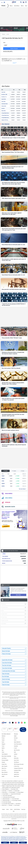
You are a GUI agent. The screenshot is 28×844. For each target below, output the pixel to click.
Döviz (22, 5)
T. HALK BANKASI (5, 556)
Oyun (15, 756)
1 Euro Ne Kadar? (15, 798)
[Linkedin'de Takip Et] (19, 722)
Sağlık (15, 736)
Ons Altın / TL (4, 96)
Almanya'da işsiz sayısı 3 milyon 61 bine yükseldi (13, 137)
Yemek (3, 740)
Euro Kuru (4, 770)
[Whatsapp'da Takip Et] (25, 722)
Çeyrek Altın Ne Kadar (7, 660)
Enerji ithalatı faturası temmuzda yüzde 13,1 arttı (13, 244)
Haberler (3, 736)
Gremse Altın (4, 106)
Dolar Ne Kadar (5, 673)
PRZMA (3, 478)
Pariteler (10, 805)
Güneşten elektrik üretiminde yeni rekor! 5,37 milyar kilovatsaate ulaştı (12, 167)
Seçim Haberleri (17, 742)
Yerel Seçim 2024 (14, 789)
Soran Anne (16, 760)
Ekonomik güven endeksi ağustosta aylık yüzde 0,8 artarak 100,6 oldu (14, 259)
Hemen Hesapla (14, 48)
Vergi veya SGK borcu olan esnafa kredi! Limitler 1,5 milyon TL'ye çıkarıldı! (13, 399)
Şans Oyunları (17, 750)
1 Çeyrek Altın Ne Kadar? (15, 794)
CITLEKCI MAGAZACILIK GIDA (7, 560)
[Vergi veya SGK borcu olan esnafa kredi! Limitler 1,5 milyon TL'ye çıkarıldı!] (14, 392)
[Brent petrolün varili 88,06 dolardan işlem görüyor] (14, 283)
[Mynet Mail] (26, 2)
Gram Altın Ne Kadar (7, 662)
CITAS (3, 481)
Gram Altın (3, 92)
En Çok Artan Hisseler (6, 802)
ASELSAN (3, 563)
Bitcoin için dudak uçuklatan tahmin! (10, 430)
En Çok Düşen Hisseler (16, 800)
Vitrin (15, 740)
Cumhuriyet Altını (5, 103)
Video (3, 752)
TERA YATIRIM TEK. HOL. (6, 558)
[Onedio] (5, 832)
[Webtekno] (13, 832)
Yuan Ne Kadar (5, 682)
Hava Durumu (4, 774)
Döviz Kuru (4, 805)
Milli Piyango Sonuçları (19, 764)
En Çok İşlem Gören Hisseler (8, 803)
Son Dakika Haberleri (6, 734)
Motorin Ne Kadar (6, 653)
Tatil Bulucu (16, 762)
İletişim (3, 809)
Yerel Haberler (5, 754)
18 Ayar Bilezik (20, 792)
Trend (3, 746)
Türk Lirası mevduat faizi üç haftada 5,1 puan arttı (12, 781)
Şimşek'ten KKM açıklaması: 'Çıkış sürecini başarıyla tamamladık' (14, 445)
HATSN (3, 486)
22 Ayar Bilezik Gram (5, 117)
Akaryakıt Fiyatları (6, 648)
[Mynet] (22, 828)
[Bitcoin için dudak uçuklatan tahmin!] (14, 423)
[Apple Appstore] (10, 729)
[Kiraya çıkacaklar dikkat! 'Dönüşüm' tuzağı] (14, 331)
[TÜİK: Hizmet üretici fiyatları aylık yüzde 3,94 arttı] (14, 192)
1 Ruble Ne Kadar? (6, 800)
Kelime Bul (16, 758)
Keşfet (3, 776)
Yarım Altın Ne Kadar (7, 668)
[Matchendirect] (15, 828)
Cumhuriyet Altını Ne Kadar (8, 671)
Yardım (7, 809)
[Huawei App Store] (16, 729)
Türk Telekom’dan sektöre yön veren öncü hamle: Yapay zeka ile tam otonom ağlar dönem (13, 183)
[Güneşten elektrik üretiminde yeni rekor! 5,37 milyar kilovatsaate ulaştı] (14, 160)
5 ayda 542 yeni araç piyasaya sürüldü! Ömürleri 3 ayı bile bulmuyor (14, 304)
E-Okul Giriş (16, 766)
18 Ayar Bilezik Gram (5, 115)
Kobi (15, 752)
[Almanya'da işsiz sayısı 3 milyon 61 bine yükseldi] (14, 131)
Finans (3, 738)
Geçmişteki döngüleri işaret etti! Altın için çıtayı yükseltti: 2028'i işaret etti (13, 415)
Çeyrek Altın (4, 99)
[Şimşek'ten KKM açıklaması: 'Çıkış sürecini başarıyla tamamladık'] (14, 438)
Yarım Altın (3, 101)
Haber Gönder (23, 729)
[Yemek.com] (22, 832)
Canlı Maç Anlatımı (18, 744)
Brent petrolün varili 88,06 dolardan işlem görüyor (14, 289)
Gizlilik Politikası (17, 809)
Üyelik (11, 809)
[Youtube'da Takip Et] (22, 722)
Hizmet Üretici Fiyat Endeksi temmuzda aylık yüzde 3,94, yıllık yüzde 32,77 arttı (14, 229)
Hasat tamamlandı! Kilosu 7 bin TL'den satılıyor (13, 152)
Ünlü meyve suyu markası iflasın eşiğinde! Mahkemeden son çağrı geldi (12, 213)
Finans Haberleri (5, 789)
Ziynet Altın (4, 110)
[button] (4, 2)
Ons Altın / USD (4, 94)
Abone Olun (18, 594)
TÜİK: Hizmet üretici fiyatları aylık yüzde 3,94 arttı (13, 198)
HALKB (3, 483)
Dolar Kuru (4, 768)
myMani (15, 754)
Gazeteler (16, 746)
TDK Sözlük (16, 772)
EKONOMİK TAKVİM (10, 506)
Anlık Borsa (16, 5)
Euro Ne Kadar (5, 676)
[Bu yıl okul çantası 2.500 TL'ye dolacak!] (14, 361)
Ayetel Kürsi (16, 774)
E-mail (15, 748)
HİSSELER (7, 502)
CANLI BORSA (8, 498)
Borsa (11, 5)
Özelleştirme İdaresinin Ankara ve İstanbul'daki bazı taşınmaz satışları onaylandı (13, 353)
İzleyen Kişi (22, 553)
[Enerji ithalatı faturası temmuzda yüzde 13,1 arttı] (14, 238)
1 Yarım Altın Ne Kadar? (7, 795)
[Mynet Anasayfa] (14, 2)
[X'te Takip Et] (13, 722)
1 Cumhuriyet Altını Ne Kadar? (8, 797)
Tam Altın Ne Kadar (6, 665)
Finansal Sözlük (5, 760)
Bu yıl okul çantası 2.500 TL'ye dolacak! (11, 368)
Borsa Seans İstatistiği (6, 756)
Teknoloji (16, 734)
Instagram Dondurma (18, 768)
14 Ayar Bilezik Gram (5, 113)
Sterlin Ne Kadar (6, 679)
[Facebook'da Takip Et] (10, 722)
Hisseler (3, 762)
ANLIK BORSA (8, 493)
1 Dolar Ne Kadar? (6, 798)
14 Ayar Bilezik (12, 792)
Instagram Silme (17, 770)
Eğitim (3, 748)
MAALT (3, 476)
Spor (3, 750)
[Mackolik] (7, 828)
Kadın (3, 742)
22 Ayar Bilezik (5, 794)
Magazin (3, 744)
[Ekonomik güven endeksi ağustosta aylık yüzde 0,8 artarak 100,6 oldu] (14, 252)
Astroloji (16, 738)
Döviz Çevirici (6, 600)
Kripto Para (4, 764)
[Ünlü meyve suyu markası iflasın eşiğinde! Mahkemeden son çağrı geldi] (14, 206)
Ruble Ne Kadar (6, 684)
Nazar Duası (16, 776)
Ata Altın (3, 108)
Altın (26, 5)
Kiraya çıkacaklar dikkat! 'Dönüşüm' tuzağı (12, 337)
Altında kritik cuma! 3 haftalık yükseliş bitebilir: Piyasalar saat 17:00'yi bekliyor (13, 383)
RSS (13, 811)
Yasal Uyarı (23, 809)
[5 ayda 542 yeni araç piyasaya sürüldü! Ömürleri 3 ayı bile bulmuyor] (14, 297)
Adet (4, 42)
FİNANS (3, 5)
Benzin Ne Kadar (6, 651)
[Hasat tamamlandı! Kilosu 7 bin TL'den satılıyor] (14, 145)
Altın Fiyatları (4, 766)
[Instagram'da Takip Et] (16, 722)
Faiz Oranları (17, 805)
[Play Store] (5, 729)
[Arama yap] (21, 2)
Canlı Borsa (4, 758)
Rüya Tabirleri (5, 772)
